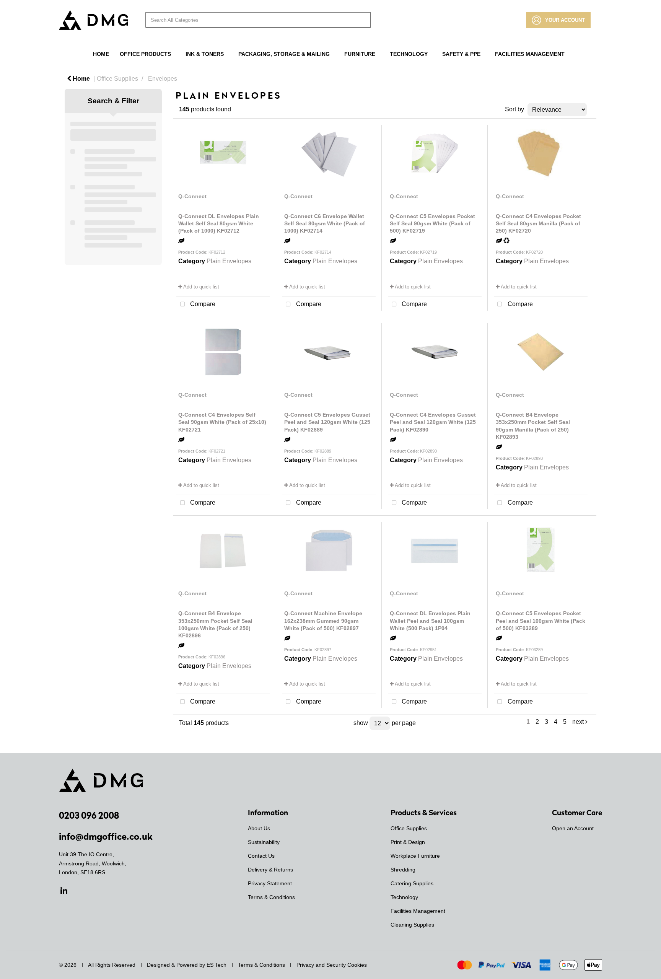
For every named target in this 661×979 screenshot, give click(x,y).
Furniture (359, 54)
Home (101, 54)
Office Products (145, 54)
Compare (202, 304)
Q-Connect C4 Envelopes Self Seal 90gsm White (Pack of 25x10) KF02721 (222, 422)
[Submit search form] (354, 20)
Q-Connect (192, 196)
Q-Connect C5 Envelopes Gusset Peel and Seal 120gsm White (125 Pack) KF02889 (327, 422)
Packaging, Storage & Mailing (284, 54)
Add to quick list (200, 287)
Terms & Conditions (271, 897)
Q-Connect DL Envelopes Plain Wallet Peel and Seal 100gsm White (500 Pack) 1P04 (430, 620)
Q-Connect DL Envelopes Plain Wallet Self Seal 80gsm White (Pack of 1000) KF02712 (218, 223)
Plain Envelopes (229, 261)
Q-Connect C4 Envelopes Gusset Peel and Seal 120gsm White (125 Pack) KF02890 (433, 422)
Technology (409, 54)
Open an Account (573, 828)
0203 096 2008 (89, 815)
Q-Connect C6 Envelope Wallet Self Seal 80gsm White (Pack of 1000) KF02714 (324, 223)
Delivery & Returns (270, 870)
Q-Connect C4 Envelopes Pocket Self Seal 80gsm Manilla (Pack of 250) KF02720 (538, 223)
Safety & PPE (461, 54)
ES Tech (216, 965)
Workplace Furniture (415, 856)
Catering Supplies (412, 883)
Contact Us (261, 856)
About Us (259, 828)
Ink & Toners (205, 54)
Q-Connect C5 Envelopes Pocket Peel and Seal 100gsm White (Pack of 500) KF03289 (540, 620)
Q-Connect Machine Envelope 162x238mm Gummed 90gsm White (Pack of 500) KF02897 (323, 620)
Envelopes (162, 78)
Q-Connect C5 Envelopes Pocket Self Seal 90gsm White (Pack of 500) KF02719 (432, 223)
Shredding (403, 870)
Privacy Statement (270, 883)
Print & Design (408, 842)
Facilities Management (530, 54)
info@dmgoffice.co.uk (106, 836)
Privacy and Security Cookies (331, 965)
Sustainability (264, 842)
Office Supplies (117, 78)
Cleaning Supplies (412, 925)
